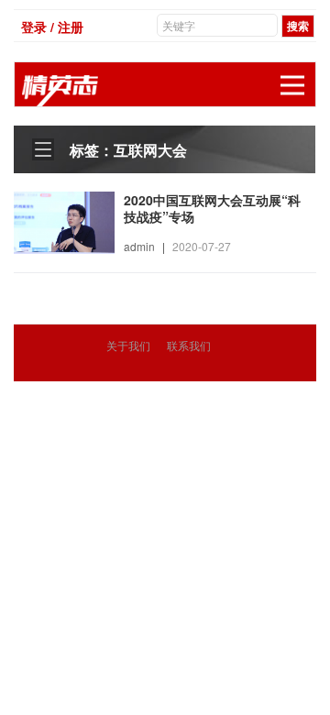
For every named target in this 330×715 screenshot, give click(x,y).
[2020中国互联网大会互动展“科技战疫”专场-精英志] (64, 221)
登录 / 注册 (52, 26)
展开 (292, 85)
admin (139, 246)
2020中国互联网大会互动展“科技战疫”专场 (212, 208)
